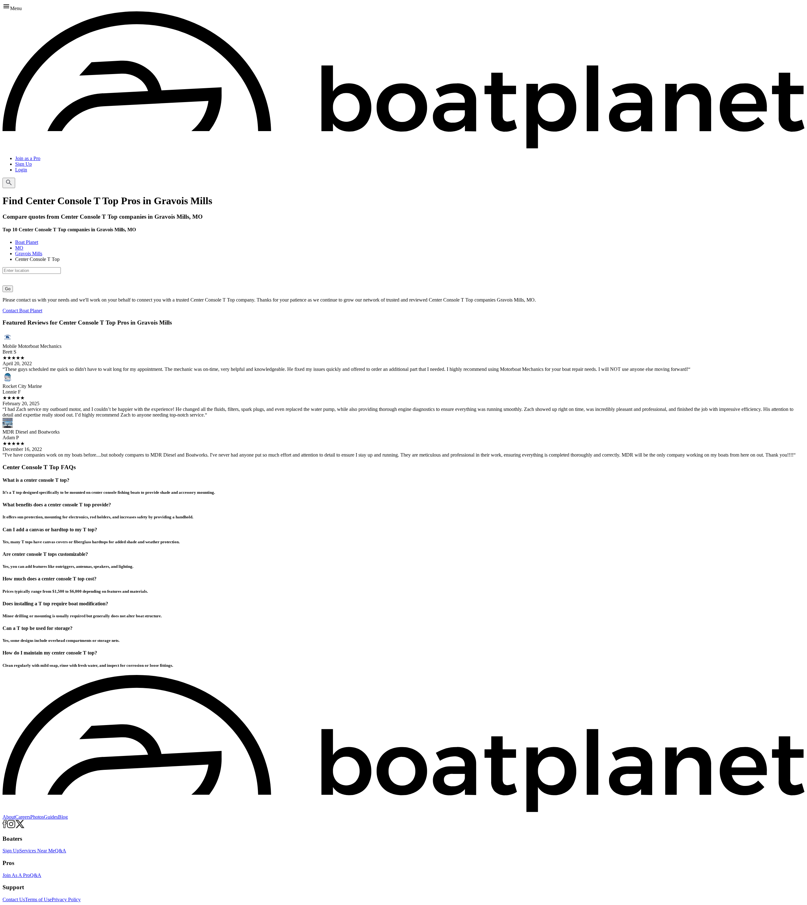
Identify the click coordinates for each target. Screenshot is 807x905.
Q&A (60, 850)
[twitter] (20, 826)
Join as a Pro (27, 158)
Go (7, 288)
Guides (51, 817)
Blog (63, 817)
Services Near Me (37, 850)
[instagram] (11, 826)
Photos (37, 817)
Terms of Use (38, 899)
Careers (22, 817)
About (9, 817)
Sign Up (23, 164)
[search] (9, 183)
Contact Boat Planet (22, 310)
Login (21, 169)
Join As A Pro (16, 875)
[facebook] (5, 826)
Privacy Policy (66, 899)
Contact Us (14, 899)
